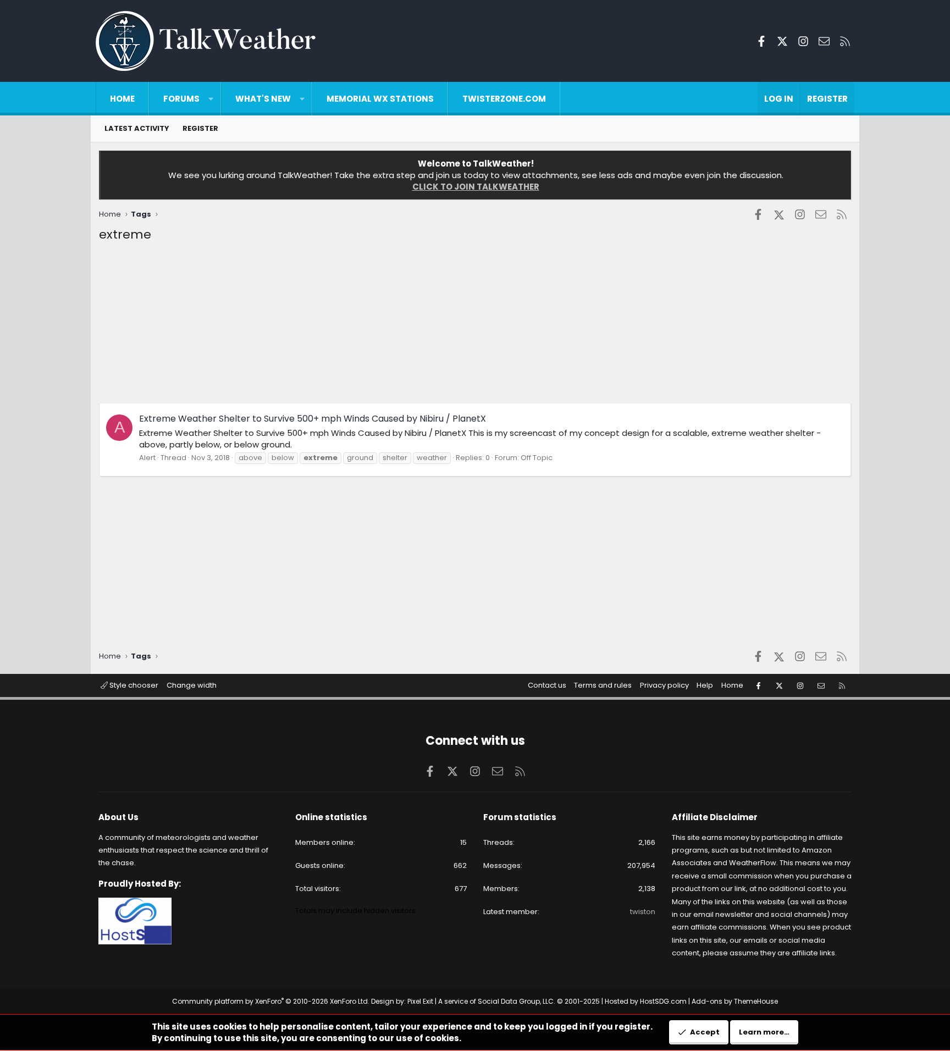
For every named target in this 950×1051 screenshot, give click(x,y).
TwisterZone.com (504, 98)
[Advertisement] (429, 326)
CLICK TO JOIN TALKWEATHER (475, 186)
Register (200, 128)
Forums (181, 98)
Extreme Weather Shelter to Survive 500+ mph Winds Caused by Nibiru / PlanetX (312, 418)
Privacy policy (664, 685)
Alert (147, 457)
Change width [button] (192, 685)
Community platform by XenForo (270, 1001)
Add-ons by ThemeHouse (735, 1001)
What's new (263, 98)
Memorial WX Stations (380, 98)
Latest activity (136, 128)
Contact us (547, 685)
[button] (210, 98)
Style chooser (133, 685)
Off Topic (537, 457)
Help (705, 685)
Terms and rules (603, 685)
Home (122, 98)
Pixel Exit (420, 1001)
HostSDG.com (663, 1001)
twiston (642, 911)
